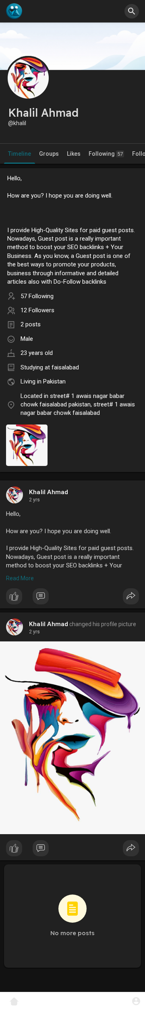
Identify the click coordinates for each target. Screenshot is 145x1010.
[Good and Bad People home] (14, 11)
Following (106, 153)
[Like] (72, 598)
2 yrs (34, 500)
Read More (20, 578)
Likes (74, 153)
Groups (49, 153)
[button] (136, 1001)
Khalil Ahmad (48, 492)
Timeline (19, 153)
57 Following (37, 296)
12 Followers (37, 310)
